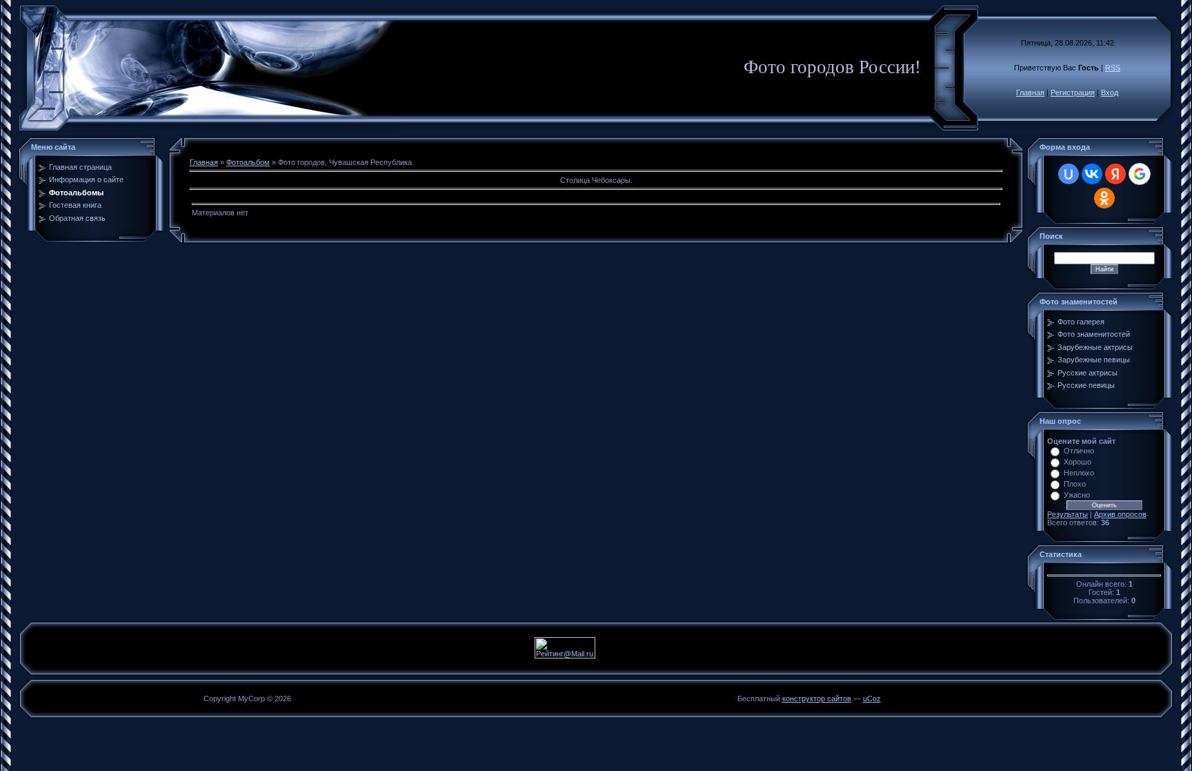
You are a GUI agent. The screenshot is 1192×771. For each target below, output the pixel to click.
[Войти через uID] (1068, 174)
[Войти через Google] (1140, 174)
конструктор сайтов (816, 698)
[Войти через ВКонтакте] (1092, 174)
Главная (1030, 92)
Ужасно (1077, 495)
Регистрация (1073, 92)
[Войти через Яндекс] (1115, 174)
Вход (1109, 92)
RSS (1112, 68)
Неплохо (1079, 473)
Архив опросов (1120, 514)
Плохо (1075, 484)
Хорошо (1077, 462)
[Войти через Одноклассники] (1104, 198)
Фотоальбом (248, 162)
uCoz (872, 698)
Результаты (1067, 514)
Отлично (1079, 451)
